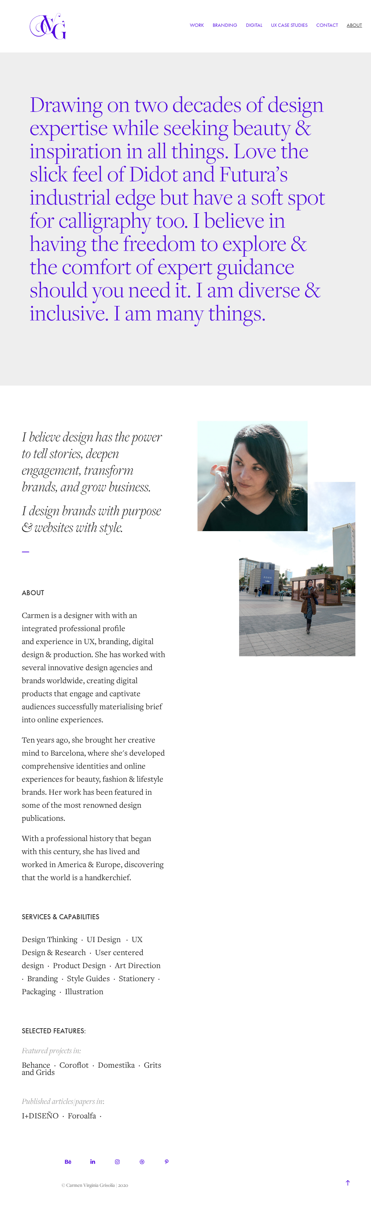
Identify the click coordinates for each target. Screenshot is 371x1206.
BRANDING (225, 25)
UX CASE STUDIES (289, 25)
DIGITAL (254, 25)
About (354, 25)
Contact (327, 25)
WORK (197, 25)
